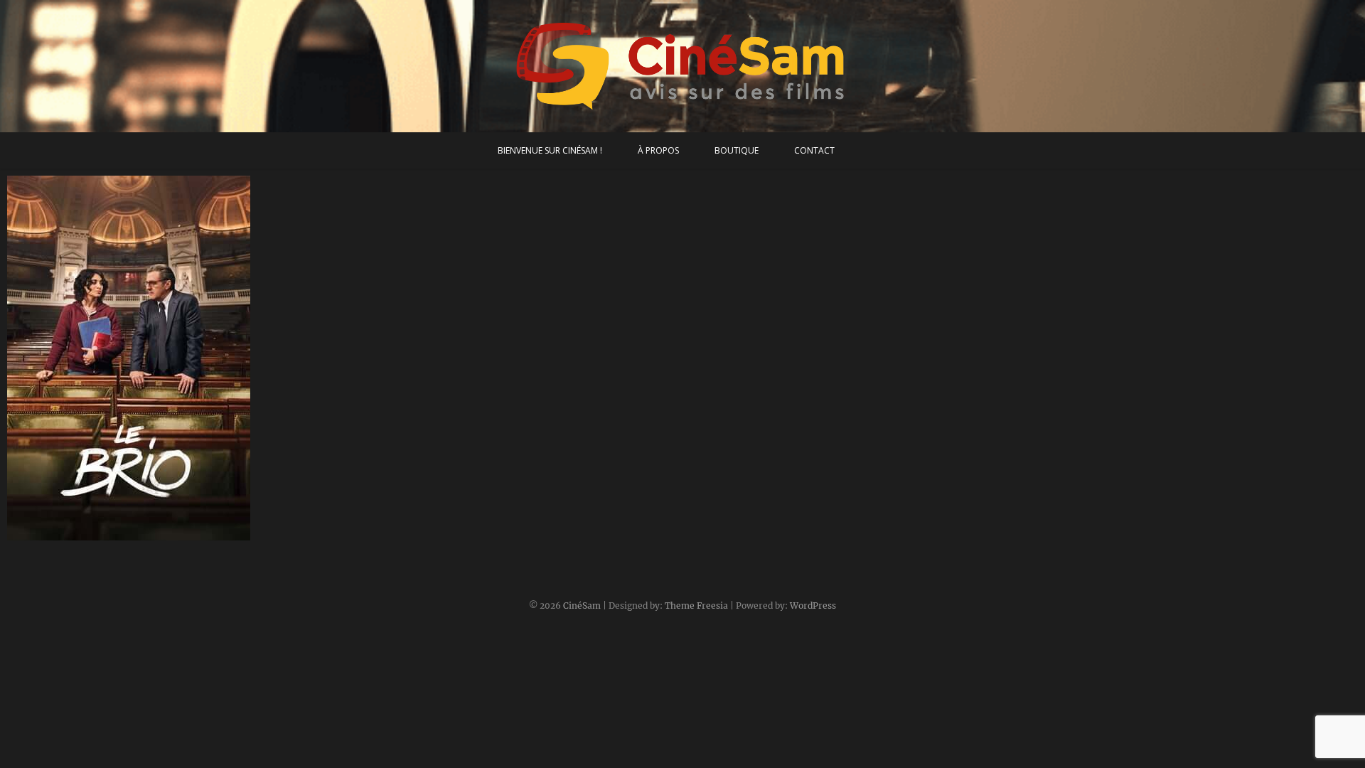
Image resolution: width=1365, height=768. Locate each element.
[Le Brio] (173, 358)
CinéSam (582, 605)
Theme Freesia (696, 605)
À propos (658, 150)
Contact (814, 150)
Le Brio (39, 533)
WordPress (813, 605)
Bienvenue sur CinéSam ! (550, 150)
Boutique (736, 150)
